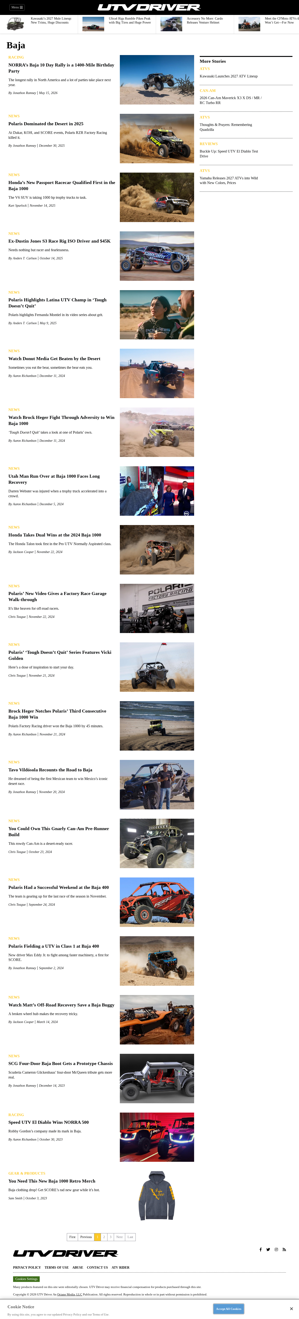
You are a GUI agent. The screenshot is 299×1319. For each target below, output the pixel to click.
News (14, 116)
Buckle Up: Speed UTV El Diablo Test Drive (229, 153)
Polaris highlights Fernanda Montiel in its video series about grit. (55, 315)
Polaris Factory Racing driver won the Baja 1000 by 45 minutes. (55, 726)
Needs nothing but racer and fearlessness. (38, 250)
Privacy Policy (27, 1267)
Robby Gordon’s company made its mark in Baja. (45, 1131)
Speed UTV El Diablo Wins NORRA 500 (48, 1122)
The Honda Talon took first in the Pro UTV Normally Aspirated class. (59, 544)
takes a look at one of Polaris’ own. (50, 432)
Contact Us (97, 1267)
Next (119, 1237)
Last (130, 1237)
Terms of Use (57, 1267)
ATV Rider (120, 1267)
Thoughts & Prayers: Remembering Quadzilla (226, 127)
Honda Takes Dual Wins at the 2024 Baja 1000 (54, 534)
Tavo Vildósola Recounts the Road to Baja (50, 769)
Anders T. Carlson (25, 258)
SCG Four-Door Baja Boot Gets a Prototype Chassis (60, 1063)
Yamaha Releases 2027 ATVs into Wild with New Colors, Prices (229, 180)
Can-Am (208, 91)
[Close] (291, 1309)
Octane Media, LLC (69, 1294)
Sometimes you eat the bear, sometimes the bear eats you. (50, 367)
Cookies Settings (26, 1279)
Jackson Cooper (23, 552)
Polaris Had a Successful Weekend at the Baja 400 (58, 887)
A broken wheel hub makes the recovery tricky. (43, 1014)
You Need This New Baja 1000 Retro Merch (51, 1180)
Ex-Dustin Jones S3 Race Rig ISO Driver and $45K (59, 241)
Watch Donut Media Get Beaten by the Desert (54, 358)
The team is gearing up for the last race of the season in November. (57, 896)
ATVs (205, 69)
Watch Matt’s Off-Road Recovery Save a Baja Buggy (61, 1004)
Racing (16, 57)
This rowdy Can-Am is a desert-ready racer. (40, 844)
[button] (261, 1250)
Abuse (77, 1267)
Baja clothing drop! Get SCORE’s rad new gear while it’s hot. (54, 1190)
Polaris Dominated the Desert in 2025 (45, 123)
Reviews (209, 144)
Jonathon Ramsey (24, 93)
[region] (149, 1309)
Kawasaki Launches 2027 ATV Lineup (229, 76)
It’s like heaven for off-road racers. (33, 608)
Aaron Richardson (24, 376)
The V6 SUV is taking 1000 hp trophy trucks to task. (47, 197)
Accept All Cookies (228, 1308)
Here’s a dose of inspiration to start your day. (41, 667)
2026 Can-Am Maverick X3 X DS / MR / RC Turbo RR (231, 100)
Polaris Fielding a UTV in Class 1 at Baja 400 (53, 946)
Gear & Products (26, 1173)
